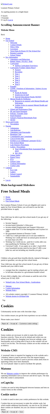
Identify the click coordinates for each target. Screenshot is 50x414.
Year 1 (17, 74)
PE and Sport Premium (18, 111)
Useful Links (15, 166)
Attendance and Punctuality (20, 132)
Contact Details (16, 45)
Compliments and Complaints (21, 136)
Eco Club (13, 170)
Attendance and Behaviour (20, 59)
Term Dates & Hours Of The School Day (25, 51)
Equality (13, 86)
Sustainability (15, 176)
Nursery (18, 70)
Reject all (5, 323)
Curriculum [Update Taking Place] (23, 68)
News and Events (12, 122)
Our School (10, 41)
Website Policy (11, 290)
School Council (16, 174)
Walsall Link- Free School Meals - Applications (23, 282)
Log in (10, 20)
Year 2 (17, 76)
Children (9, 168)
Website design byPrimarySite (17, 296)
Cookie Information (13, 288)
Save (21, 412)
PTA (12, 159)
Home (8, 38)
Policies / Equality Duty (19, 114)
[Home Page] (6, 4)
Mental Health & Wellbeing (20, 99)
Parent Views (15, 157)
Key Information (12, 57)
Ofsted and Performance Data (21, 109)
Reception (18, 72)
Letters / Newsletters (17, 147)
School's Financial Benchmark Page (23, 118)
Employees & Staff (22, 95)
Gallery (13, 172)
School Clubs (15, 161)
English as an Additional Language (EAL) (25, 141)
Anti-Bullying (15, 130)
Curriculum (14, 64)
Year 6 (17, 84)
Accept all (13, 323)
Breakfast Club (15, 134)
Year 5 (17, 82)
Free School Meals (17, 143)
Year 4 (17, 80)
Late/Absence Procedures (19, 145)
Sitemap (9, 286)
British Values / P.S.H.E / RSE (21, 61)
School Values (15, 55)
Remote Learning (16, 53)
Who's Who (14, 47)
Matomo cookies (13, 374)
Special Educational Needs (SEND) (28, 97)
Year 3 (17, 78)
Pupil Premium (15, 116)
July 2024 (18, 153)
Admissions (14, 128)
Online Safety (15, 155)
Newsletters (14, 124)
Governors (14, 49)
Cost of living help (17, 139)
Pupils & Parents (21, 93)
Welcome (13, 43)
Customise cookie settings (28, 323)
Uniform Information (18, 164)
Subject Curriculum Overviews (26, 66)
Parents (8, 126)
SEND (12, 120)
